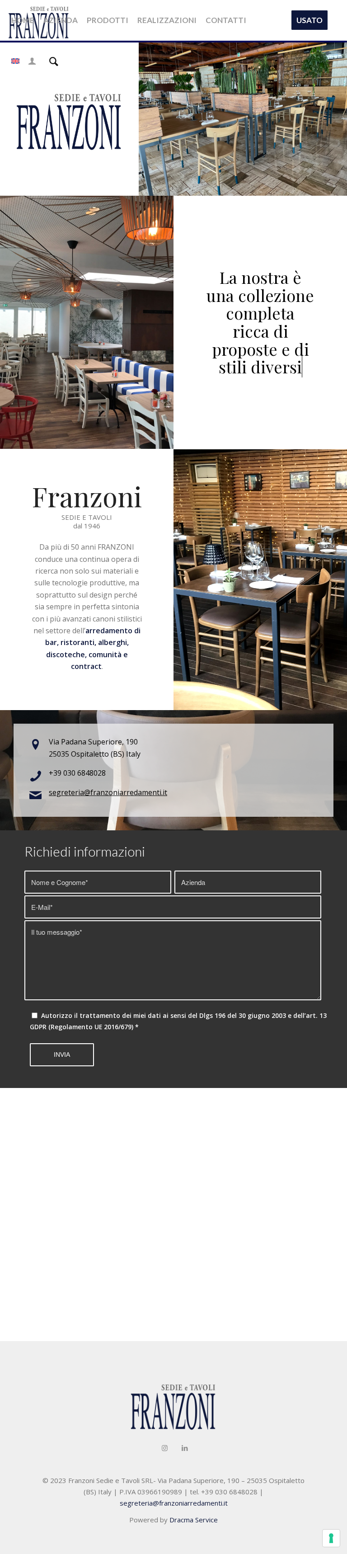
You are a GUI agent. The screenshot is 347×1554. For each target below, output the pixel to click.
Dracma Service (193, 1519)
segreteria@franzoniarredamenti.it (108, 792)
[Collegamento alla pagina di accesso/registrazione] (32, 61)
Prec (159, 118)
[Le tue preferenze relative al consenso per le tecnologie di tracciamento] (331, 1538)
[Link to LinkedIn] (185, 1448)
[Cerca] (54, 61)
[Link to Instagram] (164, 1448)
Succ (326, 118)
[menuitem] (23, 20)
